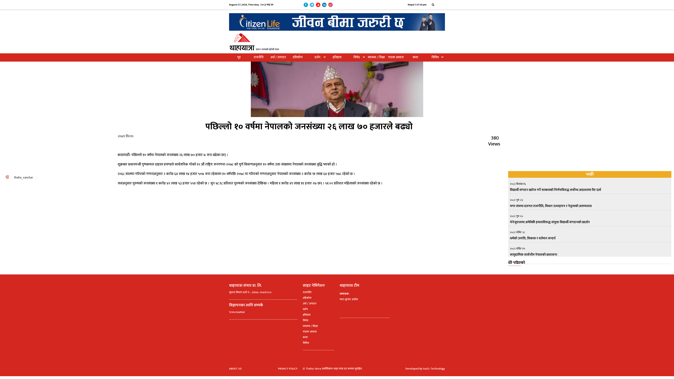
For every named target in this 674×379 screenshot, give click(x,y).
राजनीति (258, 57)
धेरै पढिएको (516, 263)
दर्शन (317, 57)
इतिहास (337, 57)
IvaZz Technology (434, 368)
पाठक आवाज (396, 57)
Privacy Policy (288, 368)
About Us (235, 368)
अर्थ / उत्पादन (278, 57)
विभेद (356, 57)
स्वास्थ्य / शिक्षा (376, 57)
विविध (435, 57)
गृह (239, 57)
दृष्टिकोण (298, 57)
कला (415, 57)
